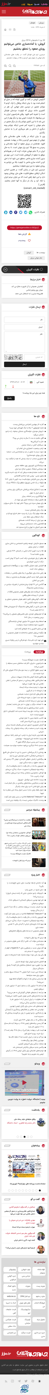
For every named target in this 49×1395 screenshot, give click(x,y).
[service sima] (30, 4)
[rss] (7, 1382)
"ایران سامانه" (32, 1374)
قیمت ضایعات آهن (11, 1311)
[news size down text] (14, 66)
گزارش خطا (22, 234)
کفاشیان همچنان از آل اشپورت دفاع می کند (27, 286)
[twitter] (20, 212)
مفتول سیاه (41, 1319)
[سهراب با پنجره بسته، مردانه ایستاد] (40, 1223)
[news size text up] (5, 66)
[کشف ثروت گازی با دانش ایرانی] (40, 1237)
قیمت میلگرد (25, 1332)
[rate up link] (5, 387)
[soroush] (5, 212)
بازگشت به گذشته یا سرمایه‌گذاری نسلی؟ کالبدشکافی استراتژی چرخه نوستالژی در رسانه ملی (17, 823)
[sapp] (41, 1382)
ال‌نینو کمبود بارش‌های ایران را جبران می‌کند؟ (20, 1248)
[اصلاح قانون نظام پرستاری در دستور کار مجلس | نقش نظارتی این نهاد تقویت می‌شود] (40, 1210)
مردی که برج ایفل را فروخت (22, 860)
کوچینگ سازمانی (27, 1321)
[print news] (5, 30)
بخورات (27, 1286)
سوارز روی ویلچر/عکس (34, 290)
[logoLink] (34, 11)
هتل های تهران (24, 1302)
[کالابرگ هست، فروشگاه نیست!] (38, 848)
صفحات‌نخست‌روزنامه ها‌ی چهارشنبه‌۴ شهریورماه (27, 1183)
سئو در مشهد (40, 1296)
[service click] (23, 4)
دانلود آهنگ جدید (11, 1288)
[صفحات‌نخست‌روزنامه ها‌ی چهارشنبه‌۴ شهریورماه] (24, 1166)
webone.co (11, 1296)
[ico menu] (4, 11)
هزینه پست (40, 1286)
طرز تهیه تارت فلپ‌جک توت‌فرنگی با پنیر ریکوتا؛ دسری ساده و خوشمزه (24, 642)
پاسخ (9, 398)
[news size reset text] (10, 66)
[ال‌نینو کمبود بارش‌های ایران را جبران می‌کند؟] (40, 1249)
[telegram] (25, 212)
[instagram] (14, 1382)
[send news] (10, 29)
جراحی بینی (26, 1276)
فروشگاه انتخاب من (39, 1304)
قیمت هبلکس (11, 1319)
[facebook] (15, 212)
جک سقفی (12, 1326)
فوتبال (32, 22)
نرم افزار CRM (25, 1296)
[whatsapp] (30, 212)
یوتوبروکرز (12, 1269)
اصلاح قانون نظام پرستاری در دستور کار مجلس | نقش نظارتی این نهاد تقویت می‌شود (19, 1212)
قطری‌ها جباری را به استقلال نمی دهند (29, 293)
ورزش (41, 22)
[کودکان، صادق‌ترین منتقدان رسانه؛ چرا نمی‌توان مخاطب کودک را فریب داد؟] (38, 834)
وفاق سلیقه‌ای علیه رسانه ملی (25, 1119)
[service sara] (36, 4)
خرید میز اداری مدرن (39, 1334)
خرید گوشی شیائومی (11, 1278)
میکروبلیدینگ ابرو (25, 1311)
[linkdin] (10, 212)
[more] (7, 810)
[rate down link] (13, 387)
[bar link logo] (6, 4)
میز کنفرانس (11, 1332)
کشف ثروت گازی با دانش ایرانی (24, 1240)
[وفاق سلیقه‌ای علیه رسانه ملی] (41, 1122)
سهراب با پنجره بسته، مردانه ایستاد (23, 1227)
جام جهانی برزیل (36, 257)
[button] (31, 1137)
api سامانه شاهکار (41, 1271)
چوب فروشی (25, 1269)
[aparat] (34, 1382)
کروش (29, 252)
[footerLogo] (32, 1354)
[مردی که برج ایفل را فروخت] (38, 862)
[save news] (14, 29)
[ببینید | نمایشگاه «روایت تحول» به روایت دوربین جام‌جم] (24, 1083)
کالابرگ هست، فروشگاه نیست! (21, 853)
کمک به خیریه (11, 1302)
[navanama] (44, 4)
